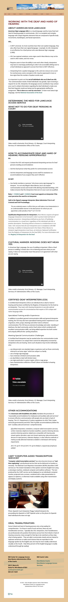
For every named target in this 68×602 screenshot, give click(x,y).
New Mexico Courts (43, 561)
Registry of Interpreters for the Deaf (23, 234)
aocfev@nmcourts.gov (15, 570)
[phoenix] (10, 8)
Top (11, 594)
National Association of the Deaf (31, 93)
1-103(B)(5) (16, 194)
